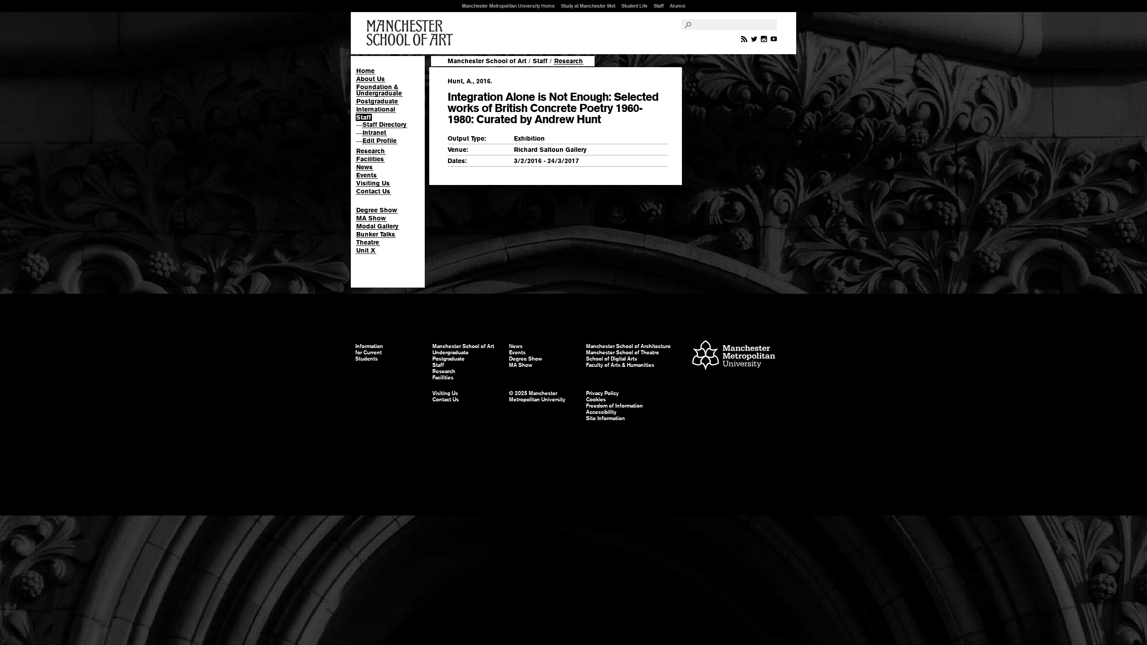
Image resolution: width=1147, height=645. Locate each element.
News (364, 167)
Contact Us (373, 191)
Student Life (634, 6)
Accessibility (601, 412)
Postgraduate (377, 101)
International (375, 109)
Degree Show (376, 210)
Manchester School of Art (411, 33)
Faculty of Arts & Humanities (620, 365)
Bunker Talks (375, 234)
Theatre (367, 242)
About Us (370, 78)
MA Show (371, 218)
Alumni (678, 6)
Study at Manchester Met (588, 6)
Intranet (374, 132)
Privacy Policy (602, 393)
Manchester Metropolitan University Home (508, 6)
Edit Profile (379, 140)
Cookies (596, 399)
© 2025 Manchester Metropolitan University (537, 396)
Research (370, 151)
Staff (659, 6)
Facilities (370, 159)
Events (366, 175)
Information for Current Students (369, 352)
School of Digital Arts (611, 359)
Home (365, 70)
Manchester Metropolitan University (733, 356)
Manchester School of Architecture (628, 346)
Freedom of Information (614, 406)
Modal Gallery (377, 226)
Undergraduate (450, 352)
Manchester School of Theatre (622, 352)
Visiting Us (373, 183)
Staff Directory (384, 124)
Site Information (605, 418)
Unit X (365, 250)
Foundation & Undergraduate (379, 90)
